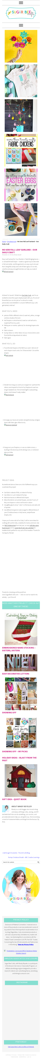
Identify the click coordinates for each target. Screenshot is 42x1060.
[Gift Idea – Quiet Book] (21, 780)
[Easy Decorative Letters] (21, 662)
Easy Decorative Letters (15, 673)
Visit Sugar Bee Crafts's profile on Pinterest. (21, 1047)
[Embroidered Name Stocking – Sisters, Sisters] (21, 629)
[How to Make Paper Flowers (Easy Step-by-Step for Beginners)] (21, 46)
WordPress (22, 1057)
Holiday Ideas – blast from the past (19, 759)
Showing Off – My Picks (15, 751)
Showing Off (9, 712)
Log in (29, 1057)
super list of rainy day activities (24, 528)
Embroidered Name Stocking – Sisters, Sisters (18, 649)
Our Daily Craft (26, 295)
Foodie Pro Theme (23, 1055)
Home (4, 241)
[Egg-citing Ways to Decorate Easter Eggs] (21, 185)
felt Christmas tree (10, 525)
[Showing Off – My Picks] (21, 732)
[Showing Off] (21, 694)
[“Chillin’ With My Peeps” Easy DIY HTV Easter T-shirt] (21, 81)
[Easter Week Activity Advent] (21, 115)
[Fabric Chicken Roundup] (21, 150)
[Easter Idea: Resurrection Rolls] (21, 219)
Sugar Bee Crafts (21, 15)
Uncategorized (11, 241)
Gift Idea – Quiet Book (14, 799)
